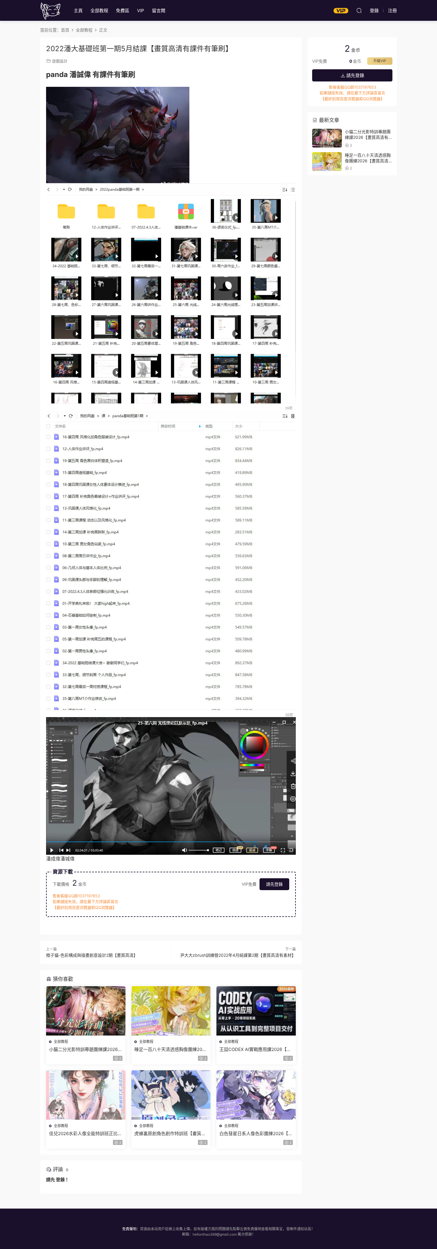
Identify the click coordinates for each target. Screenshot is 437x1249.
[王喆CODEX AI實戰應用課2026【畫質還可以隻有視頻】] (256, 1011)
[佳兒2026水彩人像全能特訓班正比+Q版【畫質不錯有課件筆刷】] (85, 1095)
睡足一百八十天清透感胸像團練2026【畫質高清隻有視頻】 (171, 1049)
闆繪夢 (50, 10)
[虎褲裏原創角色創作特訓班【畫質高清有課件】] (171, 1095)
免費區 (122, 10)
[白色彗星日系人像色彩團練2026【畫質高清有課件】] (256, 1095)
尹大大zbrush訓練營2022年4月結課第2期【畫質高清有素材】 (238, 955)
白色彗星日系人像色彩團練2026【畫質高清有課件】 (256, 1134)
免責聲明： (131, 1229)
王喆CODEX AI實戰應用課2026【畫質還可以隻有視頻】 (255, 1049)
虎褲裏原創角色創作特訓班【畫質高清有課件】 (170, 1134)
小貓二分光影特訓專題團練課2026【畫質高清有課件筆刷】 (83, 1049)
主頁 (78, 10)
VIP (140, 10)
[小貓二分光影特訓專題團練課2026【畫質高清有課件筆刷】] (85, 1011)
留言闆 (158, 10)
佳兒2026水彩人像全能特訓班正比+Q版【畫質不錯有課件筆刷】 (83, 1134)
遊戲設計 (59, 61)
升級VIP (379, 61)
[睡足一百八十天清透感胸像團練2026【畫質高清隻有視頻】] (171, 1011)
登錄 (60, 1179)
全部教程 (99, 10)
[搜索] (359, 10)
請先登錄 (274, 884)
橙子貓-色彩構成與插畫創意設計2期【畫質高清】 (92, 955)
